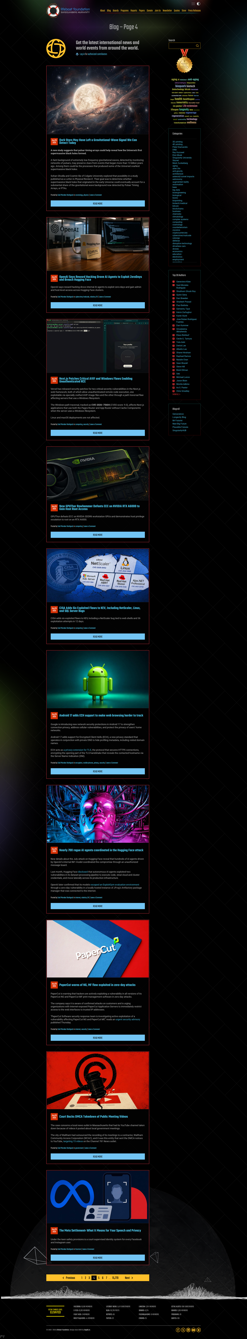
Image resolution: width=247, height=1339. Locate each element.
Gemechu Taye (183, 309)
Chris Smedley (182, 391)
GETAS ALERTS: (176, 1306)
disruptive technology (182, 243)
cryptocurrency (187, 93)
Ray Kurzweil (178, 152)
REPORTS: (109, 1314)
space (175, 119)
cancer (180, 93)
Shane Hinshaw (183, 352)
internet (78, 897)
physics (86, 195)
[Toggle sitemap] (193, 3)
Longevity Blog (179, 417)
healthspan (189, 99)
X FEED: (76, 1310)
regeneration (178, 116)
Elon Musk (177, 155)
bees (175, 187)
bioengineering (179, 192)
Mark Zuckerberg (180, 163)
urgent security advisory (128, 1019)
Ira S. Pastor (181, 387)
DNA (175, 150)
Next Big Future (179, 424)
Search (197, 46)
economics (177, 251)
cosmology (79, 195)
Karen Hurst (181, 316)
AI (178, 80)
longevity (184, 109)
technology (192, 119)
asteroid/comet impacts (183, 176)
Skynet (176, 160)
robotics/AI (94, 297)
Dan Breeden (182, 298)
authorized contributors (97, 54)
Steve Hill (180, 366)
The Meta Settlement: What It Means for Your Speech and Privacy (100, 1230)
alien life (176, 168)
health (178, 99)
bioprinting (177, 200)
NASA (191, 110)
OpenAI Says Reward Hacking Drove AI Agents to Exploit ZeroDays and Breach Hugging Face (100, 278)
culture (193, 93)
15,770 (115, 1278)
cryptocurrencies (180, 233)
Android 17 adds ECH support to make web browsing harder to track (101, 715)
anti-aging (193, 79)
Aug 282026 (54, 141)
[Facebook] (178, 1330)
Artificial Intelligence (180, 83)
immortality (182, 102)
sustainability (182, 120)
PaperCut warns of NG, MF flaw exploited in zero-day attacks (97, 985)
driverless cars (179, 246)
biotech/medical (180, 203)
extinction (185, 96)
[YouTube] (193, 1330)
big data (176, 190)
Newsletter (167, 10)
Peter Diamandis (180, 147)
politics (176, 113)
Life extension (190, 106)
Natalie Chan (182, 359)
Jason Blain (181, 380)
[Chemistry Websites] (185, 61)
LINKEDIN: (142, 1306)
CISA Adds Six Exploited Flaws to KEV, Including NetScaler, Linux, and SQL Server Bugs (99, 610)
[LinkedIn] (188, 1330)
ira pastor (177, 106)
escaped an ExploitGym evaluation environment (115, 884)
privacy (96, 763)
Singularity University (182, 157)
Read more (98, 204)
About (102, 10)
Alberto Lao (181, 349)
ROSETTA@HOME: (79, 1318)
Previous (70, 1278)
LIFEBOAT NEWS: (111, 1306)
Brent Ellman (182, 370)
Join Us (158, 10)
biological (177, 195)
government (79, 1148)
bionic (175, 198)
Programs (125, 10)
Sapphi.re (87, 1329)
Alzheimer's (183, 80)
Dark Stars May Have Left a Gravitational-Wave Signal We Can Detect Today (98, 142)
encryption (78, 763)
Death (197, 93)
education (177, 254)
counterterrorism (180, 227)
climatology (178, 216)
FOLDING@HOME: (144, 1314)
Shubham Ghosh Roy (186, 291)
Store (184, 10)
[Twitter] (183, 1330)
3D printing (178, 142)
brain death (175, 93)
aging (174, 79)
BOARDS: (174, 1310)
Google (172, 100)
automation (178, 184)
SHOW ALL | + (176, 394)
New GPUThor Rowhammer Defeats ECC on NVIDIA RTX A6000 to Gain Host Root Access (99, 508)
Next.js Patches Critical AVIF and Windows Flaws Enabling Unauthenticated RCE (95, 380)
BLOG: (108, 1310)
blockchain (194, 90)
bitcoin (188, 89)
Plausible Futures (180, 427)
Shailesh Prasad (183, 302)
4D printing (178, 144)
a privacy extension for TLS (77, 750)
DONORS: (142, 1310)
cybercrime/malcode (82, 297)
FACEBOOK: (77, 1306)
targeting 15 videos (73, 1141)
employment (178, 259)
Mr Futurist (177, 420)
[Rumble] (199, 1330)
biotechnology (178, 89)
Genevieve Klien (183, 281)
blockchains (178, 208)
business (177, 211)
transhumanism (180, 123)
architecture (178, 174)
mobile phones (88, 763)
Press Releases (194, 10)
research (187, 116)
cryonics (176, 230)
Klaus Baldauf (182, 335)
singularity (196, 116)
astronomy (177, 179)
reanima (182, 113)
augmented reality (181, 182)
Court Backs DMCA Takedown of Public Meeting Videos (93, 1116)
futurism (78, 1249)
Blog (109, 10)
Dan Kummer (182, 325)
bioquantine (191, 83)
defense (176, 241)
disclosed (83, 871)
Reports (134, 10)
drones (176, 249)
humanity (197, 100)
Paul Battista (182, 305)
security (86, 424)
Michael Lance (183, 377)
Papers (142, 10)
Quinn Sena (181, 295)
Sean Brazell (182, 363)
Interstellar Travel (193, 103)
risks (191, 116)
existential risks (177, 96)
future (190, 95)
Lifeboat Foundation (62, 1329)
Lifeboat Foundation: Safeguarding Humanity (68, 11)
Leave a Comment (96, 195)
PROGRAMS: (175, 1314)
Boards (116, 10)
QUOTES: (174, 1318)
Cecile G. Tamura (184, 338)
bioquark (180, 86)
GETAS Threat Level (55, 1311)
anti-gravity (178, 171)
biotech (191, 86)
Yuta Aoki (180, 342)
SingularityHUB (179, 430)
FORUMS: (142, 1318)
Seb (178, 373)
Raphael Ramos (183, 356)
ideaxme (173, 103)
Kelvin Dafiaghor (184, 312)
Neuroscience (197, 110)
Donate (150, 10)
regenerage (191, 112)
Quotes (177, 10)
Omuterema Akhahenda (181, 330)
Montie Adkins (182, 384)
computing (78, 424)
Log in (82, 54)
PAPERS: (109, 1318)
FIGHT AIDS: (78, 1314)
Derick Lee (181, 345)
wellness (191, 122)
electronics (177, 257)
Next (127, 1278)
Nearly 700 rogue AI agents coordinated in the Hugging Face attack (101, 850)
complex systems (180, 219)
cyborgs (176, 238)
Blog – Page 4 (123, 27)
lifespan (175, 109)
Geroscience (178, 414)
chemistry (177, 214)
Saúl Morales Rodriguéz (65, 195)
